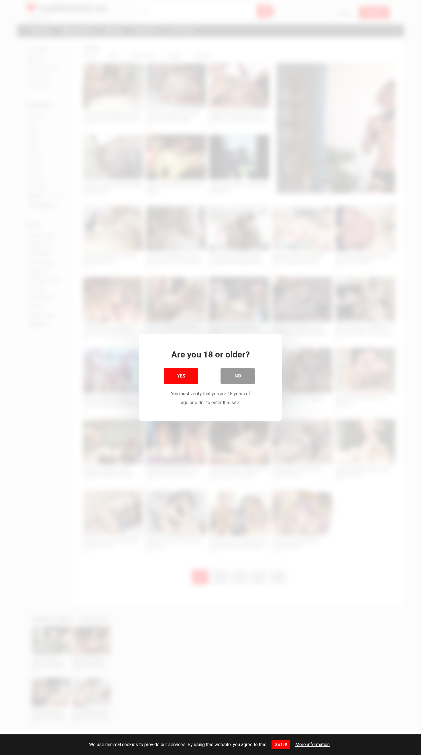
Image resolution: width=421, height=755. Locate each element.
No (238, 376)
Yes (181, 376)
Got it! (280, 744)
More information (312, 744)
